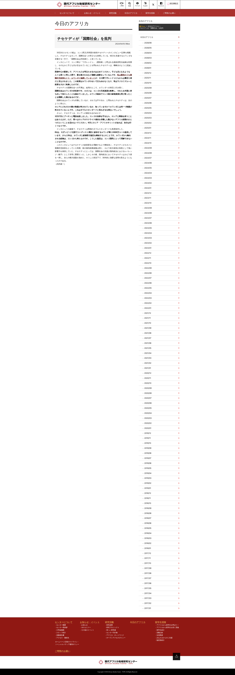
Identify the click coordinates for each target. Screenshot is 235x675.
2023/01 (147, 248)
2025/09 (148, 88)
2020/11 (147, 378)
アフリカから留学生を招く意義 (168, 627)
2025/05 (148, 108)
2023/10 (147, 203)
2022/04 (148, 293)
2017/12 (147, 553)
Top (176, 657)
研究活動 (113, 13)
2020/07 (148, 398)
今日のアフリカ (130, 13)
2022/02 (148, 303)
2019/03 (147, 478)
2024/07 (148, 158)
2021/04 (147, 353)
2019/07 (147, 458)
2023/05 (148, 228)
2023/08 (148, 213)
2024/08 (148, 153)
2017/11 (147, 558)
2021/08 (147, 333)
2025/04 (148, 113)
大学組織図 (60, 630)
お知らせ (84, 625)
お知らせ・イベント (92, 13)
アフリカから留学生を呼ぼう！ (168, 625)
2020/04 (148, 413)
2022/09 (148, 268)
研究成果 (109, 625)
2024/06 (148, 163)
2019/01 (147, 488)
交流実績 (160, 635)
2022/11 (147, 258)
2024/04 (148, 173)
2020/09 (148, 388)
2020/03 (148, 418)
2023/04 (148, 233)
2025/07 (148, 98)
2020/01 (147, 428)
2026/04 (148, 53)
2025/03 (148, 118)
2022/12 (147, 253)
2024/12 (147, 133)
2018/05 (147, 528)
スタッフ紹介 (61, 633)
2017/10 (147, 563)
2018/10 (147, 503)
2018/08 (147, 513)
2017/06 (147, 583)
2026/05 (148, 48)
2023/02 (148, 243)
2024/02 (148, 183)
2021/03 (147, 358)
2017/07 (147, 578)
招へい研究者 (111, 630)
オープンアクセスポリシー (115, 638)
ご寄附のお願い (169, 13)
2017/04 (147, 593)
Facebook (161, 5)
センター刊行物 (112, 633)
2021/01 (147, 368)
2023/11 (147, 198)
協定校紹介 (160, 640)
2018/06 (147, 523)
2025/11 (147, 78)
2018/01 (147, 548)
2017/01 (147, 608)
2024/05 (148, 168)
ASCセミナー (86, 627)
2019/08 (147, 453)
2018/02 (147, 543)
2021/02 (147, 363)
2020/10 (147, 383)
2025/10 (147, 83)
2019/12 (147, 433)
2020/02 (148, 423)
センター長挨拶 (61, 627)
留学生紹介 (160, 630)
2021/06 (147, 343)
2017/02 (147, 603)
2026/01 (147, 68)
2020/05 (148, 408)
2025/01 (147, 128)
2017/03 (147, 598)
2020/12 (147, 373)
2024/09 (148, 148)
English (145, 5)
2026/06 (148, 43)
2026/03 (148, 58)
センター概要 (61, 625)
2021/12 (147, 313)
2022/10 (147, 263)
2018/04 (147, 533)
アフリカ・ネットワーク (115, 635)
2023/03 (148, 238)
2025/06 (148, 103)
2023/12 (147, 193)
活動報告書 (60, 635)
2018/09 (147, 508)
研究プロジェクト (112, 627)
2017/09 (147, 568)
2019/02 (147, 483)
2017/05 (147, 588)
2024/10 (147, 143)
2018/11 (147, 498)
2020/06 (148, 403)
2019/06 (147, 463)
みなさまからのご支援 (164, 638)
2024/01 (147, 188)
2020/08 (148, 393)
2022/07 (148, 278)
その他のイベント (87, 630)
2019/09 (147, 448)
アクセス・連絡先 (62, 638)
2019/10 (147, 443)
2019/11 (147, 438)
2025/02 (148, 123)
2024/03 (148, 178)
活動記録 (160, 633)
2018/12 (147, 493)
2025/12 (147, 73)
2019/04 (147, 473)
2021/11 (147, 318)
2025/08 (148, 93)
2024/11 (147, 138)
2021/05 (147, 348)
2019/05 (147, 468)
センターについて (67, 13)
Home (143, 26)
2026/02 (148, 63)
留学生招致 (150, 13)
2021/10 (147, 323)
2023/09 (148, 208)
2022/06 (148, 283)
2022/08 (148, 273)
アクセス (137, 5)
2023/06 (148, 223)
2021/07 (147, 338)
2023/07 (148, 218)
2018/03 (147, 538)
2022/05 (148, 288)
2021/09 (147, 328)
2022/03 (148, 298)
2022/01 (147, 308)
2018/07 (147, 518)
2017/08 (147, 573)
